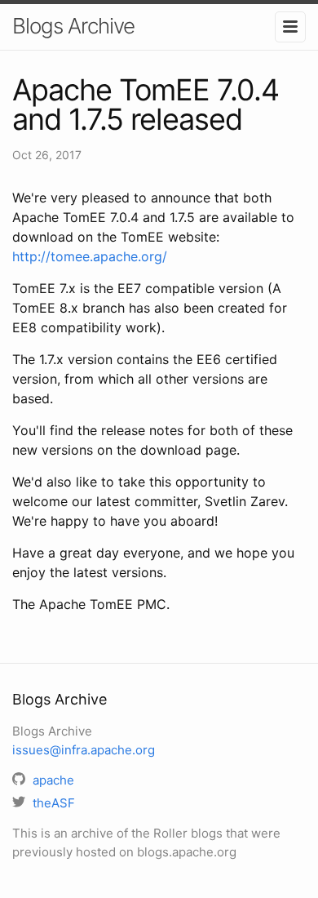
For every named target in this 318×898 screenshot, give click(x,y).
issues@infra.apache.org (83, 750)
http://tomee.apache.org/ (89, 256)
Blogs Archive (73, 25)
